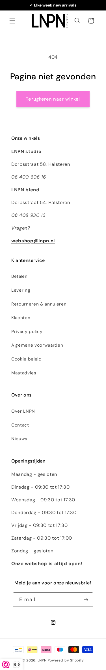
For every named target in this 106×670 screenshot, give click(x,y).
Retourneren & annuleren (38, 304)
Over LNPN (23, 411)
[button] (12, 20)
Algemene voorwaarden (37, 345)
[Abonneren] (86, 599)
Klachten (20, 318)
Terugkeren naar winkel (53, 99)
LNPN (42, 660)
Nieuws (19, 439)
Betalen (19, 276)
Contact (20, 425)
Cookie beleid (26, 359)
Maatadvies (23, 373)
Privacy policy (26, 331)
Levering (20, 290)
